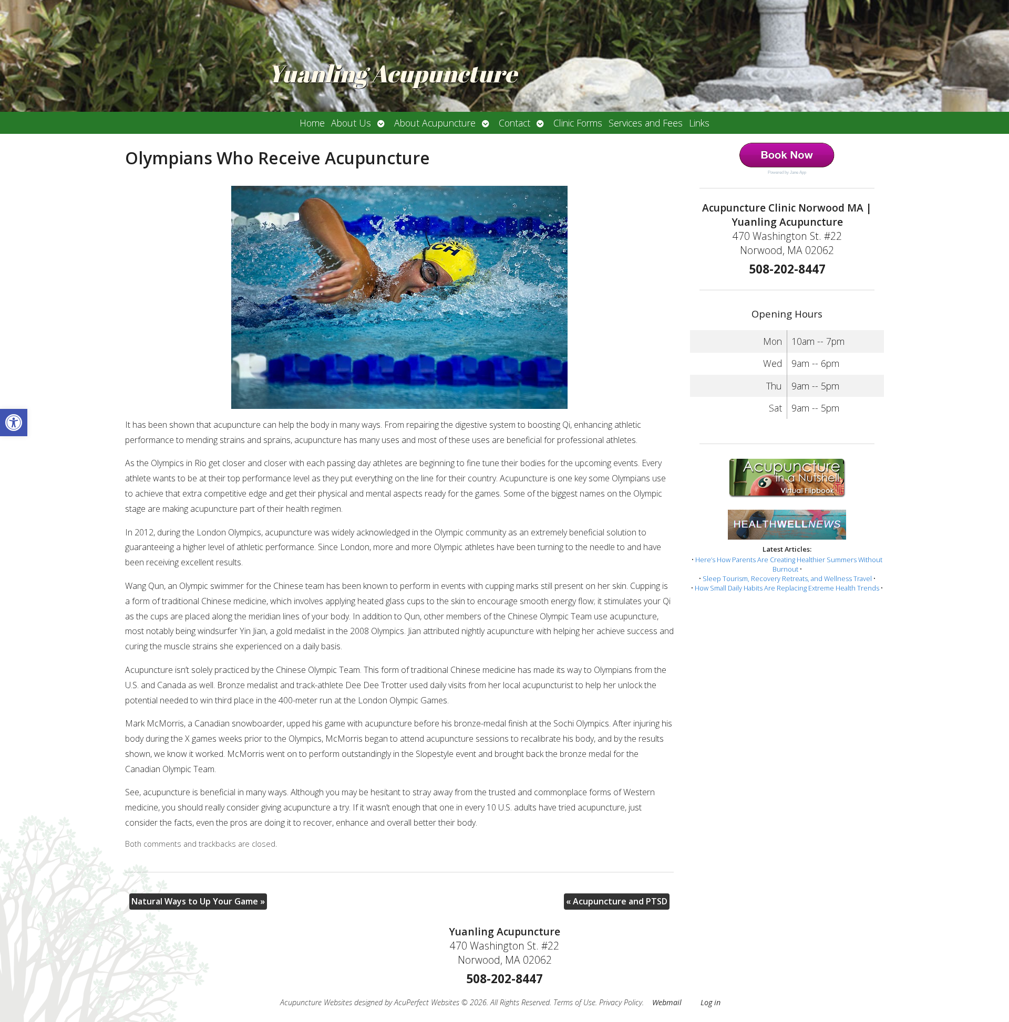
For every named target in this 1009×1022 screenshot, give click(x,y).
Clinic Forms (577, 123)
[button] (13, 422)
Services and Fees (646, 123)
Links (699, 123)
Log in (710, 1002)
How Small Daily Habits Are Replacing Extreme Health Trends (787, 588)
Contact (514, 123)
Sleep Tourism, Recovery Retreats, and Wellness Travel (787, 578)
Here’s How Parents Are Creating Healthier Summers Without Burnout (788, 564)
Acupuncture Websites (316, 1002)
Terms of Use (574, 1002)
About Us (351, 123)
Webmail (667, 1002)
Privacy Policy (620, 1002)
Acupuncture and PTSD (616, 901)
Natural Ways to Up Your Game (198, 901)
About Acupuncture (435, 123)
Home (312, 123)
